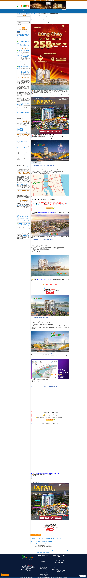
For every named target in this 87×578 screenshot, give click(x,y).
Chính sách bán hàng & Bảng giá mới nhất (43, 203)
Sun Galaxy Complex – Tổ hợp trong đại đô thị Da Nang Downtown (25, 38)
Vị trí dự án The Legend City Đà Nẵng (23, 213)
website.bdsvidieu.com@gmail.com (49, 0)
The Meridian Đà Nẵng (21, 154)
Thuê (51, 10)
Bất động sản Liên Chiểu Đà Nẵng (23, 97)
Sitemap (28, 575)
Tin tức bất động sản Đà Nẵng (43, 574)
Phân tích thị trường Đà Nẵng (43, 575)
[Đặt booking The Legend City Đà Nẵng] (23, 224)
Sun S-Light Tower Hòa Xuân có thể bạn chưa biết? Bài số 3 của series (25, 72)
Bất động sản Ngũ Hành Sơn (43, 570)
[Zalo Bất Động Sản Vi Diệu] (64, 575)
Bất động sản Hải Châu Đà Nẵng (23, 91)
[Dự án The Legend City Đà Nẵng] (48, 5)
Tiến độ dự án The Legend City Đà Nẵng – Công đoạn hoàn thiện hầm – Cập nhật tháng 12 (46, 538)
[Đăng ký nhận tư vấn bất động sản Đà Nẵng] (44, 552)
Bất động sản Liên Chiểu (43, 569)
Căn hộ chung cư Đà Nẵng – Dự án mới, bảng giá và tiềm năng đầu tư (25, 56)
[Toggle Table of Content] (39, 163)
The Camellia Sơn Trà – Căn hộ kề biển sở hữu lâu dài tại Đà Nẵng (25, 42)
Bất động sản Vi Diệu (49, 577)
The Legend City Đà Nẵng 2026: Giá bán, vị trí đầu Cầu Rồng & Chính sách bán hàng (25, 45)
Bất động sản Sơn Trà (43, 567)
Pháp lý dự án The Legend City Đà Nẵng (23, 209)
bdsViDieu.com (45, 577)
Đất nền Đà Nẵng (29, 10)
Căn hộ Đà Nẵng (45, 10)
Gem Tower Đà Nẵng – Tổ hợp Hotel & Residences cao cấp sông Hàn (25, 31)
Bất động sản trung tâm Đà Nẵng (59, 560)
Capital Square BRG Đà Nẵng (22, 147)
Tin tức (54, 10)
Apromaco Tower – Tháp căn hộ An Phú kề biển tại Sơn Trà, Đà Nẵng (25, 35)
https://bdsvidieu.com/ (52, 288)
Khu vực (59, 10)
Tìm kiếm (23, 27)
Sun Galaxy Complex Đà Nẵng (23, 166)
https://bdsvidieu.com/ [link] (64, 136)
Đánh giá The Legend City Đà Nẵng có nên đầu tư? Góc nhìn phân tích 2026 (25, 51)
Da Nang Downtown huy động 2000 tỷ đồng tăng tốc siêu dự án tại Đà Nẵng (25, 61)
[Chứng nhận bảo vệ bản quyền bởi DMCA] (28, 577)
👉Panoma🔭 (52, 199)
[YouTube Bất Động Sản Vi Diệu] (59, 575)
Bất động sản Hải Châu (43, 568)
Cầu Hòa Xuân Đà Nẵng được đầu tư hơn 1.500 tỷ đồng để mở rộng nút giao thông (25, 67)
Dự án (24, 10)
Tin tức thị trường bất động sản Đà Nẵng (30, 13)
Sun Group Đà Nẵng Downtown (23, 160)
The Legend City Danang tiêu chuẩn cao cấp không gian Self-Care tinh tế (43, 543)
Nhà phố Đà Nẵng (37, 10)
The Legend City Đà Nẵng (22, 141)
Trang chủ (19, 10)
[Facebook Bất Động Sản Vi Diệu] (54, 575)
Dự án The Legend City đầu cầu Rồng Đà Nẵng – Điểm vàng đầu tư (42, 541)
